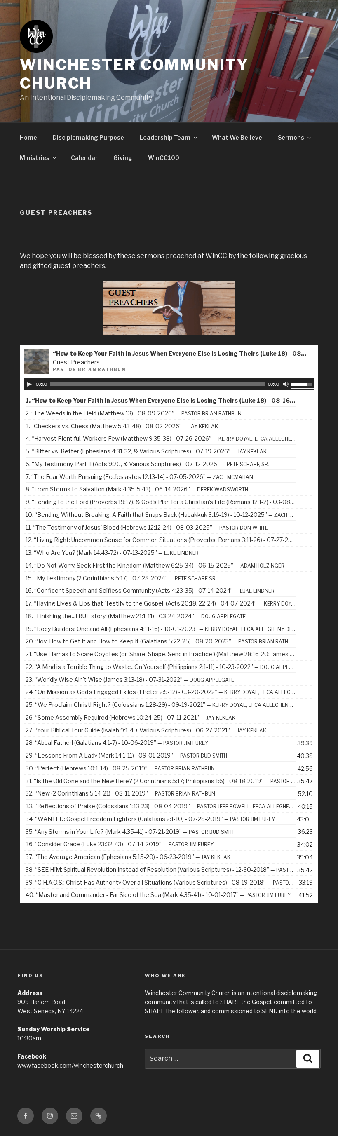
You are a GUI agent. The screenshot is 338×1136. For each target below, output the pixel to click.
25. (161, 704)
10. (161, 514)
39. (161, 882)
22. (161, 666)
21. (161, 653)
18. (136, 616)
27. (146, 730)
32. (120, 793)
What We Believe (237, 137)
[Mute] (285, 384)
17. (161, 603)
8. (137, 489)
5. (146, 451)
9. (161, 501)
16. (150, 590)
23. (130, 679)
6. (147, 463)
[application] (169, 384)
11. (147, 527)
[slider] (302, 383)
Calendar (84, 157)
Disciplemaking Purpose (88, 137)
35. (131, 831)
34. (150, 818)
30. (120, 768)
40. (158, 894)
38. (161, 869)
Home (28, 137)
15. (121, 578)
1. (161, 400)
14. (155, 565)
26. (130, 717)
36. (120, 843)
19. (161, 628)
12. (161, 539)
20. (161, 641)
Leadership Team (165, 137)
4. (161, 438)
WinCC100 (163, 157)
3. (122, 426)
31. (161, 780)
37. (128, 856)
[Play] (29, 384)
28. (117, 742)
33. (161, 806)
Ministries (34, 157)
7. (139, 476)
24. (161, 691)
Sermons (291, 137)
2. (134, 413)
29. (126, 755)
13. (112, 552)
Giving (122, 157)
